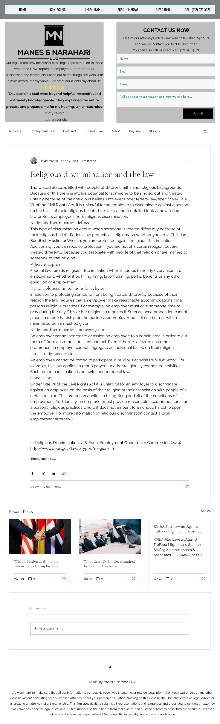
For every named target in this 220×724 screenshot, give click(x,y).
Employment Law (42, 131)
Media (116, 131)
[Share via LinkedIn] (53, 473)
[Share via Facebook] (32, 473)
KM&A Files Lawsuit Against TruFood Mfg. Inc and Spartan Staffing (176, 529)
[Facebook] (110, 668)
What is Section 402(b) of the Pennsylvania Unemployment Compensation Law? (36, 563)
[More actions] (186, 160)
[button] (127, 9)
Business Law (93, 131)
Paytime (135, 131)
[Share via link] (64, 473)
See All (206, 510)
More (152, 131)
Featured (69, 131)
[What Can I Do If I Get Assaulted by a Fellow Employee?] (110, 536)
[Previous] (11, 72)
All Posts (15, 131)
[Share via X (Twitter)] (43, 473)
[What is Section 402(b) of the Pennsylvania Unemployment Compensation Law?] (40, 536)
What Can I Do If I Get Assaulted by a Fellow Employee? (109, 563)
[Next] (97, 72)
